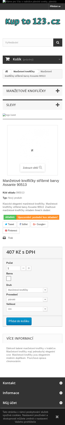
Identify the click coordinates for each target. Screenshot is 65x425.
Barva (9, 273)
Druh (9, 285)
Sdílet (24, 224)
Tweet (10, 224)
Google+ (41, 224)
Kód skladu (9, 192)
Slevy (11, 105)
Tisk (10, 238)
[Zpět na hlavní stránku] (6, 71)
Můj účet (10, 403)
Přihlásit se (55, 6)
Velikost (11, 304)
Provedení (12, 294)
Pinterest (12, 230)
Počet (9, 263)
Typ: (5, 197)
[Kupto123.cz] (32, 21)
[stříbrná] (9, 278)
